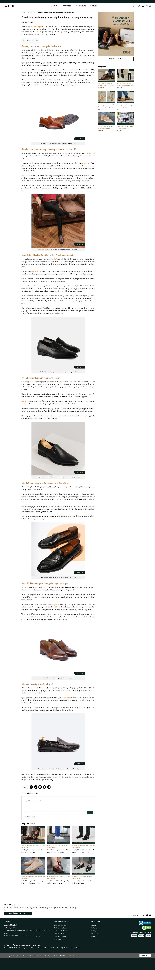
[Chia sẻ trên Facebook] (31, 787)
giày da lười (67, 698)
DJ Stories (67, 6)
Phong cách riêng (32, 12)
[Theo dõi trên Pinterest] (147, 915)
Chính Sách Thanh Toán (60, 934)
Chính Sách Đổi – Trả (60, 925)
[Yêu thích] (147, 6)
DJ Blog (93, 931)
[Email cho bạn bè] (40, 787)
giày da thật (66, 690)
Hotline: (10, 925)
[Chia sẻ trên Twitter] (35, 787)
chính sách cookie (74, 956)
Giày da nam (25, 401)
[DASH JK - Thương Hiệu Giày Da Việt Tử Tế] (9, 6)
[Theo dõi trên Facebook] (141, 915)
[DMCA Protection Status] (146, 928)
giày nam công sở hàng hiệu (48, 769)
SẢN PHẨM (54, 6)
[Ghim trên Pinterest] (44, 787)
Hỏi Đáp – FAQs (59, 939)
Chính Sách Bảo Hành (60, 928)
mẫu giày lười (55, 604)
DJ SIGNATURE (81, 6)
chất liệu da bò (90, 153)
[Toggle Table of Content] (36, 40)
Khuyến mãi (94, 934)
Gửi (90, 813)
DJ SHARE (93, 6)
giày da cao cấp (36, 271)
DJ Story (93, 925)
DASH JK (53, 259)
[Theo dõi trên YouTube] (150, 915)
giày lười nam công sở (35, 26)
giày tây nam (86, 163)
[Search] (133, 6)
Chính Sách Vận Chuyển (61, 931)
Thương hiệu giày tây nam (43, 249)
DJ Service (94, 928)
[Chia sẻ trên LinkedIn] (49, 787)
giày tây (63, 32)
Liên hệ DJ (94, 937)
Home (23, 12)
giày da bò (27, 590)
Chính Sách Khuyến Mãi (60, 937)
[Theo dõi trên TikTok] (144, 915)
